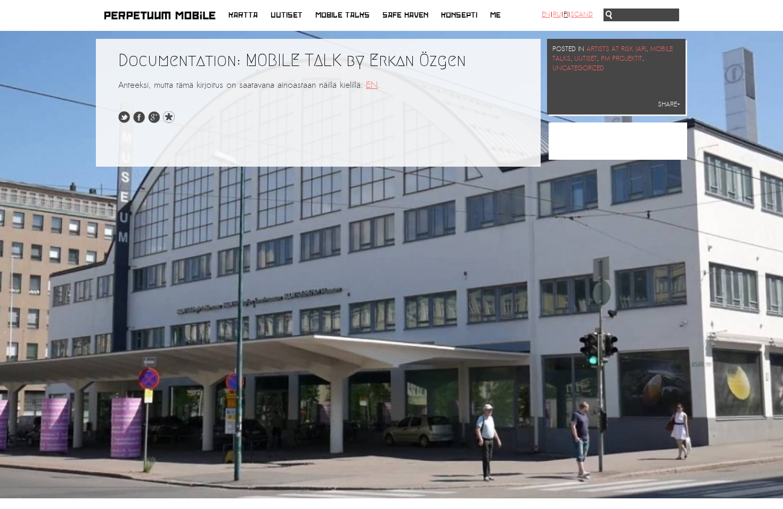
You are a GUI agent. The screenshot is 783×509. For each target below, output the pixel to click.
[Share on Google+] (154, 120)
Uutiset (287, 15)
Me (495, 15)
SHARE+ (669, 104)
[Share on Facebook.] (139, 120)
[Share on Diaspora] (171, 120)
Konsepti (459, 15)
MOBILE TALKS (342, 15)
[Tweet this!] (124, 120)
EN (372, 85)
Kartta (243, 15)
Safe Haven (405, 15)
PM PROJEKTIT (621, 58)
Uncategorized (578, 68)
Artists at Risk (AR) (616, 49)
